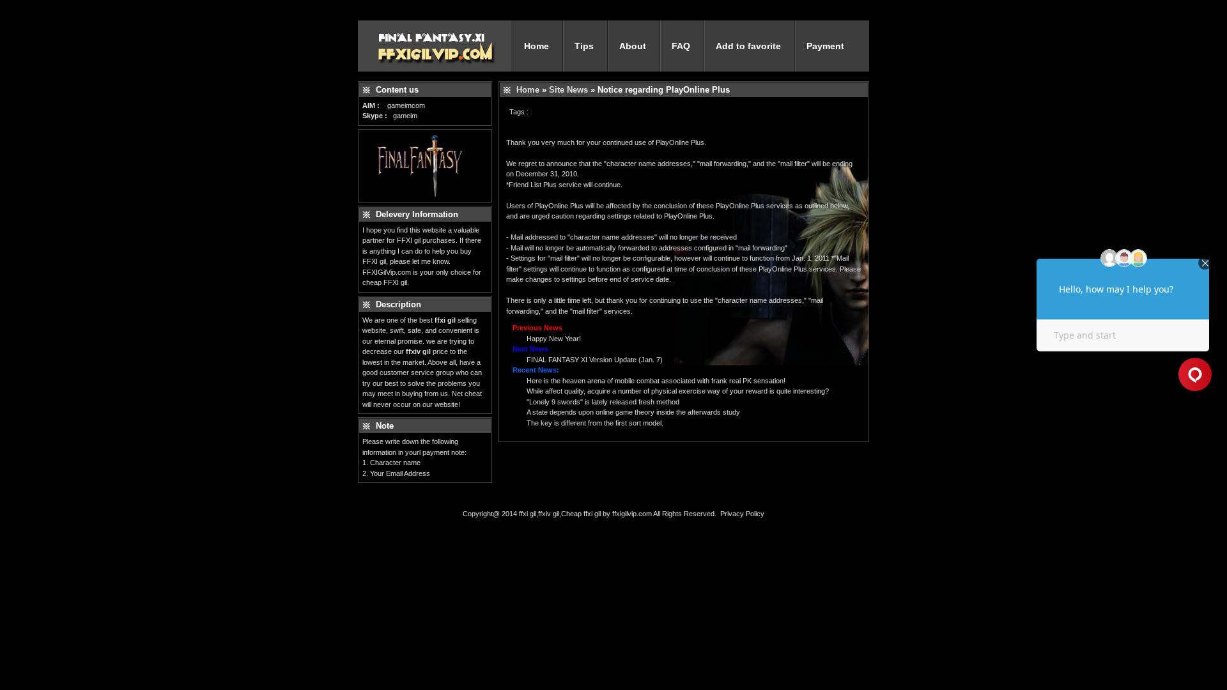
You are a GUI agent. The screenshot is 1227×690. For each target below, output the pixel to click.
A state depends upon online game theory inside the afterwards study (633, 412)
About (632, 46)
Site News (568, 90)
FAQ (681, 46)
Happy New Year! (554, 338)
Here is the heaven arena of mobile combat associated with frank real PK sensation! (656, 381)
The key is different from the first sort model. (595, 423)
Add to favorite (748, 46)
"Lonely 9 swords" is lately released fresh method (603, 402)
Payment (825, 46)
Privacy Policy (742, 514)
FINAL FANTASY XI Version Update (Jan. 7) (595, 360)
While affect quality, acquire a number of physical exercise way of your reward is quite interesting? (678, 391)
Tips (584, 46)
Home (536, 46)
